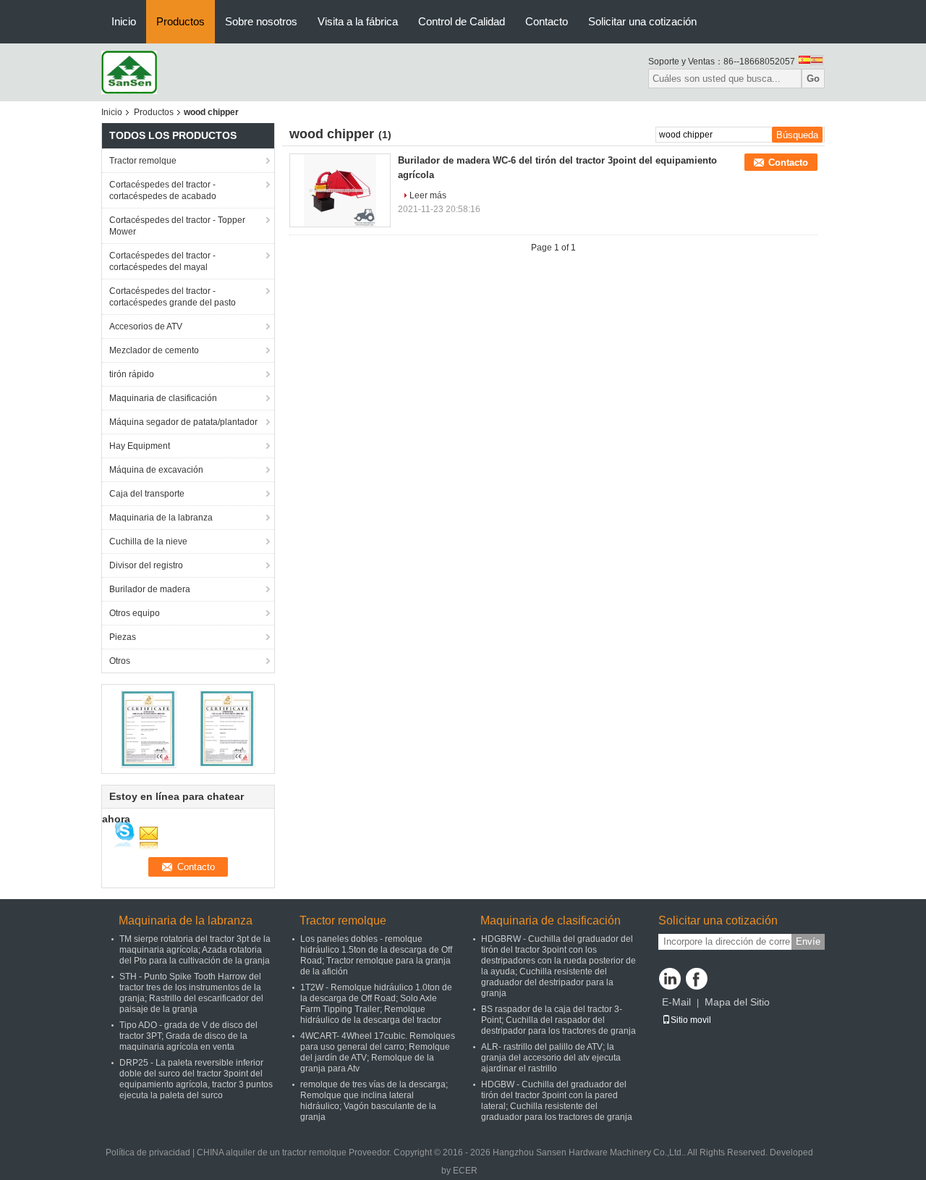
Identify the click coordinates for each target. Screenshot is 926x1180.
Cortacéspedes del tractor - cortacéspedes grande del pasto (172, 297)
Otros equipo (134, 613)
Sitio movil (691, 1020)
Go (813, 78)
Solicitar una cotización (642, 21)
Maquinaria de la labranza (161, 518)
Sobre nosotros (261, 21)
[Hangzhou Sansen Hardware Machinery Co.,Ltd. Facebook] (696, 979)
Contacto (546, 21)
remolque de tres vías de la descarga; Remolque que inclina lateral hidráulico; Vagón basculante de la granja (374, 1100)
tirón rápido (131, 374)
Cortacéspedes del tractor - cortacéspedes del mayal (162, 261)
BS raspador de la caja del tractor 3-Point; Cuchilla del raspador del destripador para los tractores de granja (558, 1020)
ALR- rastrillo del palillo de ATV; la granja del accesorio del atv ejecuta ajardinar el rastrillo (551, 1058)
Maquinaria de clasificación (163, 398)
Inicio (123, 21)
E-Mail (676, 1002)
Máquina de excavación (156, 470)
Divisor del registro (146, 565)
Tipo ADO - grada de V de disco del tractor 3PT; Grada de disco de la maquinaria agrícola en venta (188, 1036)
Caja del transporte (146, 494)
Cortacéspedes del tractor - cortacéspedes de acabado (162, 190)
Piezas (122, 637)
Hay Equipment (139, 446)
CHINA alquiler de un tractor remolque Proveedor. (295, 1152)
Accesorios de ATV (145, 326)
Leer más (427, 195)
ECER (465, 1171)
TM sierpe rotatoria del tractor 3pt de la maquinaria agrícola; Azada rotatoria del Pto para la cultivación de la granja (195, 950)
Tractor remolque (143, 161)
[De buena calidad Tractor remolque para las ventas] (148, 728)
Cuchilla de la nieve (148, 541)
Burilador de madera (149, 589)
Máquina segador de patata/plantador (183, 422)
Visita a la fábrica (358, 21)
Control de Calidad (461, 21)
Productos (180, 21)
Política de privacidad (148, 1152)
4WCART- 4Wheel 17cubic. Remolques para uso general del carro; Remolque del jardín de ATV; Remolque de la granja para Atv (377, 1052)
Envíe (808, 941)
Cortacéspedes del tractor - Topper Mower (177, 226)
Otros (119, 661)
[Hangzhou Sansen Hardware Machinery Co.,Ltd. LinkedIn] (669, 979)
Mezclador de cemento (154, 350)
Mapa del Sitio (737, 1002)
